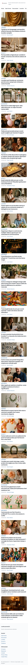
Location (22, 8)
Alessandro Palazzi (11, 185)
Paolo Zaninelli (10, 60)
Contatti (3, 653)
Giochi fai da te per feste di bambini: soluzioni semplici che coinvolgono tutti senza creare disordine (13, 566)
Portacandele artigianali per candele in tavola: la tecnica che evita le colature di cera (13, 56)
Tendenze (3, 27)
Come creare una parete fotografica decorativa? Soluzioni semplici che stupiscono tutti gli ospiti (12, 361)
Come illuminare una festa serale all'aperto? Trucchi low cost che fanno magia (13, 258)
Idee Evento (8, 8)
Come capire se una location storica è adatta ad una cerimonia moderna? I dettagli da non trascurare (13, 207)
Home (2, 8)
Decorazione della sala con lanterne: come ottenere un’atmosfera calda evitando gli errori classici (12, 615)
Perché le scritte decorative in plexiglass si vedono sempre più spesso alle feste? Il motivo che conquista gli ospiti (13, 156)
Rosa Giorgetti (10, 34)
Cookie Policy (4, 656)
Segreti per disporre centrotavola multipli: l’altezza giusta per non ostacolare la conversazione (11, 232)
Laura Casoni (9, 111)
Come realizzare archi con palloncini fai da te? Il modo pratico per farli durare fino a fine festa (13, 437)
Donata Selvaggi (10, 134)
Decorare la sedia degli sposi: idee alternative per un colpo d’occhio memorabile (11, 107)
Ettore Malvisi (10, 211)
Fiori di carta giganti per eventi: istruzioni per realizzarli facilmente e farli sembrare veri (14, 488)
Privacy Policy (4, 654)
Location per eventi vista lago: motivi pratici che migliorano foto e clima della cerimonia (13, 463)
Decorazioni (15, 8)
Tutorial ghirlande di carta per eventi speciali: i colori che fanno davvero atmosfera (12, 310)
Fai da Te (3, 53)
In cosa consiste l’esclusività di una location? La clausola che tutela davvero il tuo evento (13, 336)
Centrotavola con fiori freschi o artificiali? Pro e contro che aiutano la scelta (12, 513)
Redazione (3, 651)
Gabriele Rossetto (11, 85)
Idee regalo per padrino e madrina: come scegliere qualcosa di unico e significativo (13, 386)
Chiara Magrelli (10, 593)
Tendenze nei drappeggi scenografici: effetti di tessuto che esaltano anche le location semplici (13, 31)
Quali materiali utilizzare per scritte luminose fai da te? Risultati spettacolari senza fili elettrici (13, 181)
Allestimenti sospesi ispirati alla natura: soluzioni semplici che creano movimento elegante (13, 412)
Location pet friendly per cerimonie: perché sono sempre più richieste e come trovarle (12, 82)
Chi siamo (3, 649)
